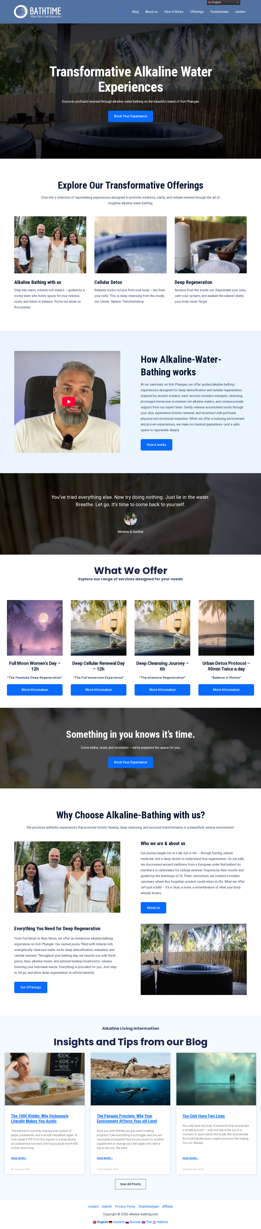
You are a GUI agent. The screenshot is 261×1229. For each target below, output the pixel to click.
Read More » (19, 1158)
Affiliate (167, 1206)
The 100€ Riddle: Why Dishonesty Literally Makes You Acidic (40, 1118)
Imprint (107, 1206)
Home (121, 12)
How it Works (174, 12)
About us (151, 12)
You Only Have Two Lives (203, 1116)
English (216, 2)
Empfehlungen (149, 1206)
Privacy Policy (125, 1206)
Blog (135, 12)
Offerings (197, 12)
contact (240, 12)
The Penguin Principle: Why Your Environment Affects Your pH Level (127, 1118)
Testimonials (219, 12)
